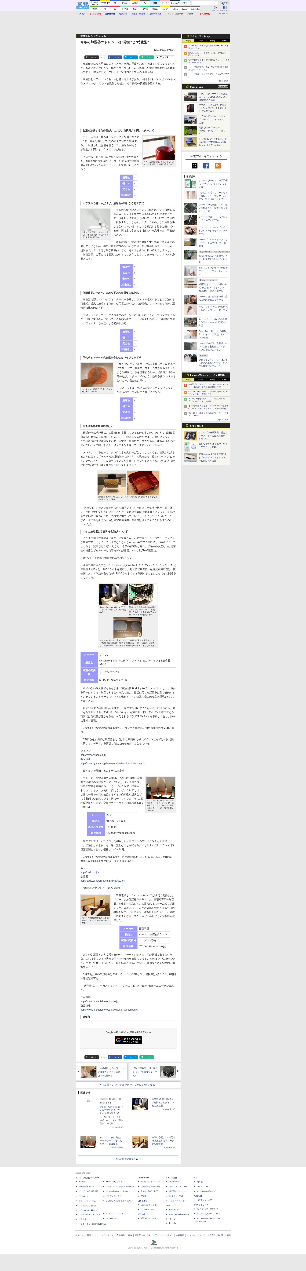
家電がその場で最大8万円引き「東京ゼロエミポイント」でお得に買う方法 (213, 457)
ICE (195, 1178)
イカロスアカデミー (177, 1201)
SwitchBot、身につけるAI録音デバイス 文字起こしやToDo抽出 (212, 334)
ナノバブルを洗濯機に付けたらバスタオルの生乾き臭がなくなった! (213, 435)
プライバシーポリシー (163, 1235)
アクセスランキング (200, 36)
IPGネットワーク (201, 1205)
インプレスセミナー (114, 1196)
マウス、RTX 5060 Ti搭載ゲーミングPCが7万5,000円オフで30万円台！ (213, 108)
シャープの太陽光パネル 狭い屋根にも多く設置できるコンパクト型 (213, 207)
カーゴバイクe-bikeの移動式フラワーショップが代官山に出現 (213, 322)
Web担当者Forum (86, 1186)
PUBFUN (198, 1196)
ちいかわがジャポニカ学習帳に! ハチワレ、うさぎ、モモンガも (213, 183)
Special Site (196, 87)
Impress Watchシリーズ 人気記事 (207, 375)
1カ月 (224, 41)
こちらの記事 (90, 546)
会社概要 (180, 1235)
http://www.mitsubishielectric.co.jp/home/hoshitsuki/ (109, 1009)
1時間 (188, 41)
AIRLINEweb (174, 1182)
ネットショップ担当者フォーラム (120, 1186)
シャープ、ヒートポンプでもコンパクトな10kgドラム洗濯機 (213, 242)
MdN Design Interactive (179, 1214)
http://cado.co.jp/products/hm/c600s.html (103, 880)
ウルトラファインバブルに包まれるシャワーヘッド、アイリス (213, 310)
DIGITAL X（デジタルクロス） (119, 1201)
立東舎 (144, 1196)
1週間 (212, 41)
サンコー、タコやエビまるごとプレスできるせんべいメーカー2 (213, 230)
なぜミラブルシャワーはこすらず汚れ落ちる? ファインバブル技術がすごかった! (213, 362)
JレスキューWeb (176, 1196)
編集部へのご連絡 (142, 1235)
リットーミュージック (150, 1182)
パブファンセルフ (204, 1200)
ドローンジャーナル (87, 1201)
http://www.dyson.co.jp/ (93, 755)
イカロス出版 (171, 1178)
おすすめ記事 (197, 425)
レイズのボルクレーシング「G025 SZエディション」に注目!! (213, 119)
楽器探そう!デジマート (151, 1186)
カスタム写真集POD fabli (208, 1214)
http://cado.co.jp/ (89, 872)
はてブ (132, 57)
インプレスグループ (195, 1235)
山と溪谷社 (142, 1201)
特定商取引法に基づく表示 (219, 1235)
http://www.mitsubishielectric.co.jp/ (99, 1001)
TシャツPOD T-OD (149, 1191)
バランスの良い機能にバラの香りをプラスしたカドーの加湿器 (111, 1140)
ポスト (93, 57)
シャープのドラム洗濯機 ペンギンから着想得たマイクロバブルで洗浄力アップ (213, 346)
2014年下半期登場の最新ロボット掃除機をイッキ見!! (145, 1072)
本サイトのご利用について (86, 1235)
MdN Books (174, 1210)
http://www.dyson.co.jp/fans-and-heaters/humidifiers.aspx (112, 763)
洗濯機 (190, 14)
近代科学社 (142, 1214)
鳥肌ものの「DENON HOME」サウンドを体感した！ (212, 130)
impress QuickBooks (206, 1191)
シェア (117, 57)
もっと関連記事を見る (127, 1159)
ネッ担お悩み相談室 (87, 1206)
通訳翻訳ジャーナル (177, 1191)
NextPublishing (112, 1218)
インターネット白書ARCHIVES (92, 1224)
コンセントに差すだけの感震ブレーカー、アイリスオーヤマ (213, 271)
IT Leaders (83, 1196)
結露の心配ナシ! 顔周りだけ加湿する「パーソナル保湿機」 (163, 1140)
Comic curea (202, 1186)
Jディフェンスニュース (179, 1186)
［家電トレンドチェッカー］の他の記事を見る (128, 1084)
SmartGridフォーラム (115, 1182)
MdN (168, 1206)
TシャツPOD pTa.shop (207, 1209)
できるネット (84, 1219)
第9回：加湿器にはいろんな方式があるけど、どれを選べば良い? (112, 1110)
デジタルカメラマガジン (89, 1214)
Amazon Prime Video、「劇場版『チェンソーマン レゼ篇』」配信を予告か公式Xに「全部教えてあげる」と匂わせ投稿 (208, 394)
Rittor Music (143, 1178)
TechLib (172, 1223)
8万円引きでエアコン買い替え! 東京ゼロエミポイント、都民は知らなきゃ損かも (213, 287)
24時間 (200, 41)
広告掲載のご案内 (124, 1235)
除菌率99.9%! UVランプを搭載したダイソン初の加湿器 (163, 1102)
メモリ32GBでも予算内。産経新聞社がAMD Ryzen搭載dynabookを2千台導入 (213, 142)
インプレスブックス (114, 1214)
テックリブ (170, 1219)
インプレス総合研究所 (88, 1191)
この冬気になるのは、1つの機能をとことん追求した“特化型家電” (111, 1072)
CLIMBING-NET (148, 1210)
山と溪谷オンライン (149, 1205)
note (148, 57)
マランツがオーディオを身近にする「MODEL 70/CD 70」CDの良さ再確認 (213, 96)
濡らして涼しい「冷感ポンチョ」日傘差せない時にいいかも (213, 259)
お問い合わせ (107, 1235)
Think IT (82, 1182)
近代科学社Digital (148, 1218)
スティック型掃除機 (174, 14)
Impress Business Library (117, 1191)
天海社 (200, 1182)
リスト (103, 57)
